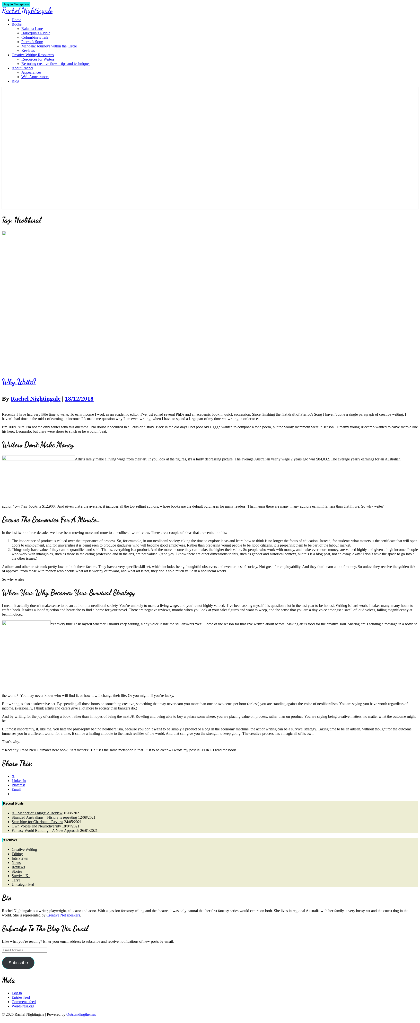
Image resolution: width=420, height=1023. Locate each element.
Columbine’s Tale (34, 37)
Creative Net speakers (63, 915)
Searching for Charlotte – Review (37, 822)
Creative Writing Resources (33, 55)
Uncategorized (23, 884)
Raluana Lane (32, 29)
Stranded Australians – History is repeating (44, 817)
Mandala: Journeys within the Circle (49, 46)
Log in (17, 993)
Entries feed (21, 997)
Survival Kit (21, 876)
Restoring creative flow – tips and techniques (55, 64)
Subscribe (18, 962)
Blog (15, 81)
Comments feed (24, 1002)
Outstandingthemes (81, 1014)
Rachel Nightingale (36, 398)
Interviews (20, 858)
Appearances (31, 72)
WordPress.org (23, 1006)
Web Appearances (35, 77)
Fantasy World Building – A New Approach (45, 830)
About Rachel (22, 68)
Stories (17, 871)
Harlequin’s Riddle (35, 33)
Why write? (19, 381)
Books (17, 24)
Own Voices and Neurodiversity (36, 826)
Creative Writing (24, 849)
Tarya (16, 880)
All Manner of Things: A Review (37, 813)
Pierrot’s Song (32, 42)
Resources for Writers (37, 59)
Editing (17, 854)
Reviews (28, 50)
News (16, 863)
